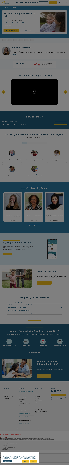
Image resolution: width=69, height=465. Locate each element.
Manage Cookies (7, 461)
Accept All (33, 461)
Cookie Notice (34, 458)
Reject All (25, 461)
